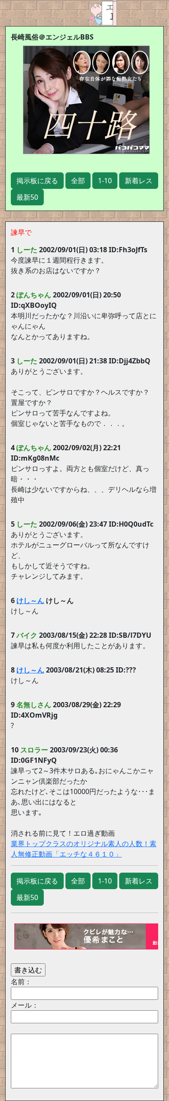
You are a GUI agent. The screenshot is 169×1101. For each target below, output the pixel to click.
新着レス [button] (139, 180)
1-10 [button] (105, 180)
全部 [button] (78, 180)
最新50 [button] (27, 197)
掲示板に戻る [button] (37, 180)
